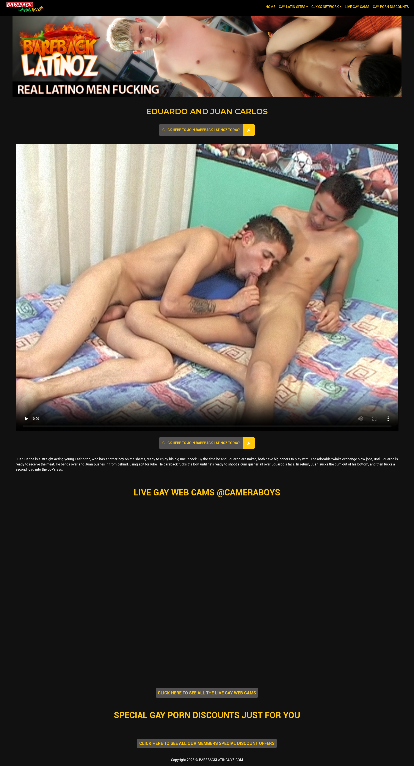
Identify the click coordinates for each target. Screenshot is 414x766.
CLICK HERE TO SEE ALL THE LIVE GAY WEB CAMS (207, 693)
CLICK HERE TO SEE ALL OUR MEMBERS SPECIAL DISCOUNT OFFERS (206, 743)
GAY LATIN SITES (292, 7)
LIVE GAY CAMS (357, 7)
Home (271, 7)
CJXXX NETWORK (325, 7)
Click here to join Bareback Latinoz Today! (201, 130)
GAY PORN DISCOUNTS (391, 7)
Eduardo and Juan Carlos (207, 111)
